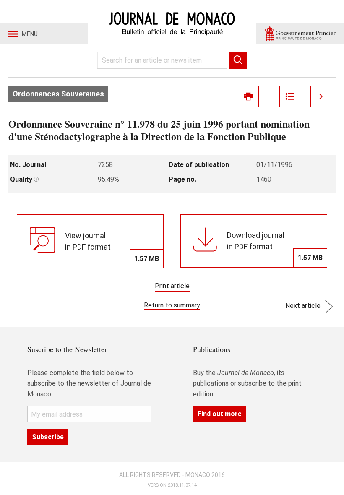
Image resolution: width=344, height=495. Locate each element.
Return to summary (172, 305)
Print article (172, 286)
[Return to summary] (289, 96)
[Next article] (320, 96)
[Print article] (248, 96)
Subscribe (48, 437)
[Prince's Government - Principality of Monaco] (300, 33)
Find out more (220, 414)
